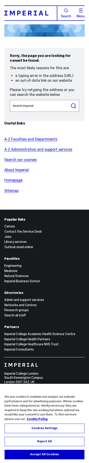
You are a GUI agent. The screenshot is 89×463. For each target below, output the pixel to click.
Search (66, 16)
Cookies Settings (44, 428)
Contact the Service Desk (23, 231)
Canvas (9, 226)
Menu (81, 16)
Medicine (10, 271)
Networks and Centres (20, 305)
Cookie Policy (37, 419)
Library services (15, 242)
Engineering (12, 266)
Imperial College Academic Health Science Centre (39, 334)
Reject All (44, 441)
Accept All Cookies (44, 454)
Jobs (7, 237)
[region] (44, 423)
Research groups (16, 310)
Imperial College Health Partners (27, 339)
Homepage (13, 180)
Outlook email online (18, 247)
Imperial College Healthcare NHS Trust (31, 344)
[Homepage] (30, 12)
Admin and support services (24, 300)
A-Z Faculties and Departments (30, 139)
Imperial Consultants (19, 349)
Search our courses (20, 160)
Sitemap (11, 190)
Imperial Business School (22, 281)
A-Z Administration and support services (38, 149)
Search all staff (15, 315)
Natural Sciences (16, 276)
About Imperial (16, 170)
